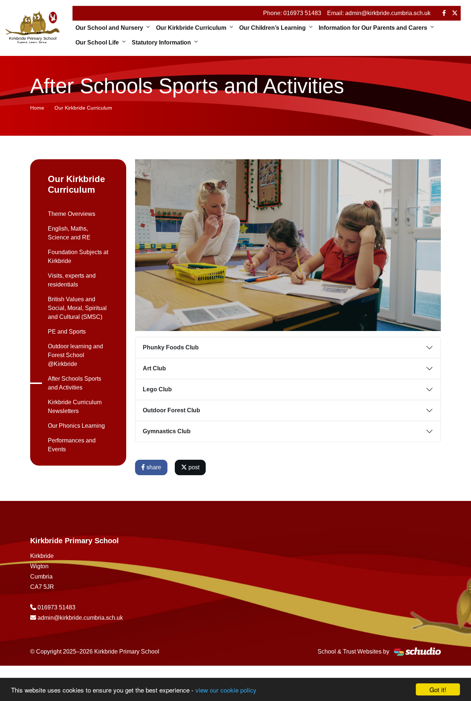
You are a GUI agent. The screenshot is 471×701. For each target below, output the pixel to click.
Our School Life (97, 42)
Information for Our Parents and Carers (373, 28)
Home (37, 108)
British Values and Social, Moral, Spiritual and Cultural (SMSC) (77, 308)
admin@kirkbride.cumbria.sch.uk (80, 618)
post (193, 467)
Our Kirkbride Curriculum (191, 28)
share (153, 467)
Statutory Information (161, 42)
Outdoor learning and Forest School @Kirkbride (75, 355)
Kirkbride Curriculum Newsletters (75, 406)
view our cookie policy (225, 689)
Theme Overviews (71, 214)
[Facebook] (444, 13)
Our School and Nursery (109, 28)
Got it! (437, 689)
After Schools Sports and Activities (74, 383)
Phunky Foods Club (171, 347)
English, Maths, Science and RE (69, 233)
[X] (455, 13)
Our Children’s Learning (272, 28)
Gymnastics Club (167, 431)
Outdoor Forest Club (171, 410)
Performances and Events (72, 444)
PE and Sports (67, 331)
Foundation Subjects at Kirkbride (78, 256)
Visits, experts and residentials (72, 280)
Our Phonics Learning (76, 426)
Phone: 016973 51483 (292, 13)
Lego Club (157, 389)
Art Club (154, 368)
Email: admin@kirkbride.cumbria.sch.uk (379, 13)
